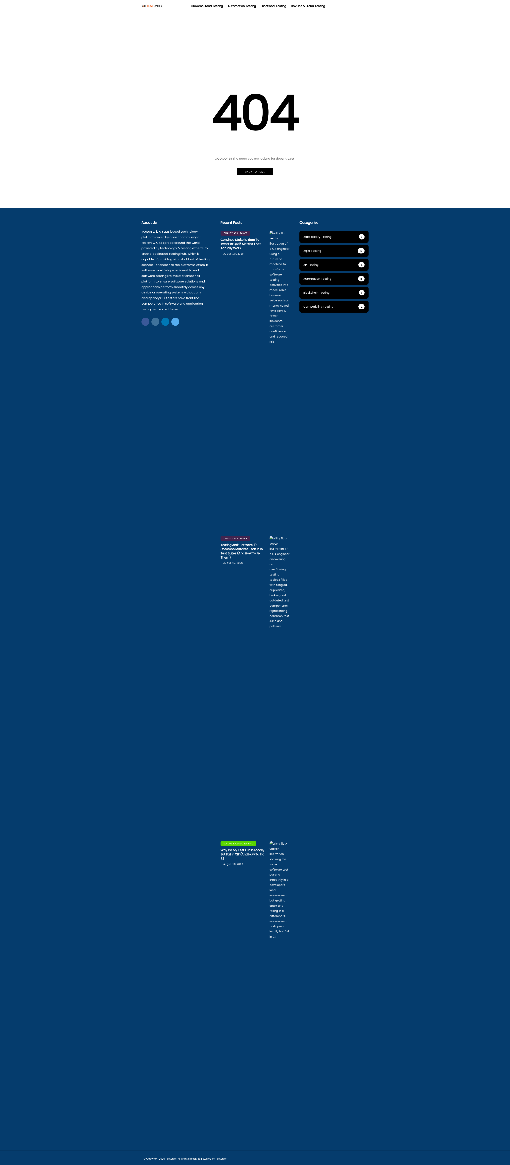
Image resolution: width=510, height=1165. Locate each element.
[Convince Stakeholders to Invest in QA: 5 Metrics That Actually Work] (279, 380)
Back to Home (255, 172)
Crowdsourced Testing (207, 6)
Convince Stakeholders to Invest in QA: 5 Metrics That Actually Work (241, 243)
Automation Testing (242, 6)
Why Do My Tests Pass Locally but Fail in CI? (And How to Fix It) (242, 854)
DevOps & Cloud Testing (308, 6)
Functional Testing (273, 6)
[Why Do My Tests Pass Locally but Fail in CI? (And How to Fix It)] (279, 990)
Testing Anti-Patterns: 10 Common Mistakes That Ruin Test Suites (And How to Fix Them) (242, 551)
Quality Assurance (235, 233)
